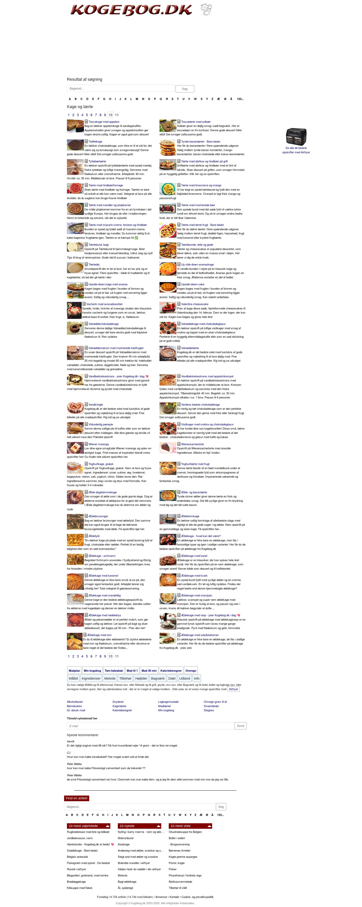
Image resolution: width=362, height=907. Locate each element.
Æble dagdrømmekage (110, 500)
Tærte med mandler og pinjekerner (109, 211)
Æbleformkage (202, 522)
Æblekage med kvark (209, 581)
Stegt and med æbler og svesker (138, 857)
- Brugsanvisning (179, 844)
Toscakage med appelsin (116, 128)
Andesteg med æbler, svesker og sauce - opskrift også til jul (141, 850)
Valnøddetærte (209, 354)
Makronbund (125, 838)
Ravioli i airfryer (76, 869)
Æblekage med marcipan (200, 601)
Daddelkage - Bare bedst (82, 850)
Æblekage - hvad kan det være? (202, 542)
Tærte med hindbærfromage (109, 191)
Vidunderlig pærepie (108, 430)
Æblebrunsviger (117, 522)
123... (240, 99)
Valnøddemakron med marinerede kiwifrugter (109, 358)
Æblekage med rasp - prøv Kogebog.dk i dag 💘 (211, 621)
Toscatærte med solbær (201, 128)
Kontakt (174, 897)
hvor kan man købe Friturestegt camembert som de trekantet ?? (106, 768)
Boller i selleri (177, 838)
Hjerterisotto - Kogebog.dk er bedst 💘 (90, 844)
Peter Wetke (74, 764)
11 (117, 114)
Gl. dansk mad (76, 710)
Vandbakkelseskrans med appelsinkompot (200, 386)
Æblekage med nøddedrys (116, 621)
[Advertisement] (157, 46)
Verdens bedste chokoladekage (202, 410)
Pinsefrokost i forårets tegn (185, 875)
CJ (69, 752)
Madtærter (164, 706)
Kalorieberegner (122, 710)
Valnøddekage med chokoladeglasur (202, 332)
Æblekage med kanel (201, 562)
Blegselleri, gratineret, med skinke (87, 875)
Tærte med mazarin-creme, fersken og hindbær (108, 231)
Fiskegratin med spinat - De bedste (88, 863)
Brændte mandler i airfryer (134, 863)
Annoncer (161, 897)
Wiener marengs (109, 450)
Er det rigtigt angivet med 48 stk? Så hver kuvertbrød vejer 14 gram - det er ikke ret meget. (122, 745)
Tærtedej (108, 270)
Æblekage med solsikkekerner (202, 641)
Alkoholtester (75, 702)
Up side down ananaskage (210, 270)
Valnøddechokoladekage (115, 330)
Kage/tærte (119, 706)
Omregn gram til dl (215, 702)
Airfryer (233, 689)
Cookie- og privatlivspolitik (198, 897)
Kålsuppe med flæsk (79, 888)
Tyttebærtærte (109, 169)
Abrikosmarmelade (180, 881)
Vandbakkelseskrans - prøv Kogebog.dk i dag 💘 (108, 382)
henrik (70, 741)
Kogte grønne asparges (183, 857)
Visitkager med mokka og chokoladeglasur (202, 430)
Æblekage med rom (117, 641)
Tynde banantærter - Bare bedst (211, 147)
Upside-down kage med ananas (115, 290)
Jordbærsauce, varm (80, 838)
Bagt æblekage (127, 881)
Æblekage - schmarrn (109, 562)
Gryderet (118, 702)
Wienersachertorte (204, 448)
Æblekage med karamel (114, 581)
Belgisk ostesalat (77, 857)
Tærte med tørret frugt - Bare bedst (210, 231)
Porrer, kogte (177, 863)
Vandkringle (108, 410)
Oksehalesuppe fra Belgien (185, 832)
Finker (172, 869)
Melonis (122, 875)
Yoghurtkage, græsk (109, 474)
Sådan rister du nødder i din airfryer (139, 869)
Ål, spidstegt (125, 888)
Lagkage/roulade (168, 702)
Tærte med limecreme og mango (200, 191)
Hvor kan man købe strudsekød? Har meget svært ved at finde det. (108, 757)
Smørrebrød (211, 706)
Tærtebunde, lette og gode (209, 250)
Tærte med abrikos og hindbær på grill (202, 167)
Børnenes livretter (179, 850)
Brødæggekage (76, 881)
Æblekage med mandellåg (109, 601)
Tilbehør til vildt (178, 888)
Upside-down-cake (200, 290)
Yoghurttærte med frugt (200, 472)
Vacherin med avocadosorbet (116, 310)
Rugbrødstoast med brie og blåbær (88, 832)
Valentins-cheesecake (202, 310)
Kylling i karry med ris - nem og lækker (141, 832)
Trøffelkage (109, 147)
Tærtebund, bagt (110, 250)
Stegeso (209, 710)
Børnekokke (74, 706)
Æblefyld (109, 542)
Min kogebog (166, 710)
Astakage (124, 844)
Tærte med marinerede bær (201, 211)
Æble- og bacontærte (201, 498)
